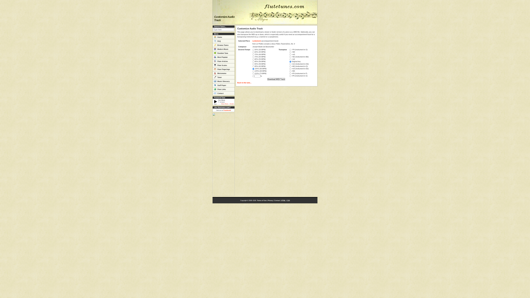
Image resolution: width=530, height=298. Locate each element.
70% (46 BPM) (260, 54)
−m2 (293, 59)
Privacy (270, 200)
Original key (296, 61)
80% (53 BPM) (260, 59)
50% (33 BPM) (260, 49)
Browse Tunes (223, 45)
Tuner (219, 77)
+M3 (293, 71)
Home (219, 37)
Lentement (256, 41)
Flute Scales (222, 65)
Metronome (221, 73)
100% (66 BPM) (260, 69)
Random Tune (222, 53)
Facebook (227, 110)
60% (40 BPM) (260, 52)
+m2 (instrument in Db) (300, 64)
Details (232, 104)
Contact (220, 93)
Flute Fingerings (223, 69)
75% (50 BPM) (260, 57)
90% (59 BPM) (260, 64)
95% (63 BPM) (260, 66)
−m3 (293, 54)
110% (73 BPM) (260, 73)
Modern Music (222, 49)
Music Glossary (223, 81)
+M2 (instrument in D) (299, 66)
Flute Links (221, 89)
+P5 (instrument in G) (299, 76)
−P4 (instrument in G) (299, 49)
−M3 (293, 52)
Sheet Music (224, 104)
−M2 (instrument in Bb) (300, 57)
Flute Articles (222, 61)
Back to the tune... (244, 83)
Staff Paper (221, 85)
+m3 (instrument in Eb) (300, 69)
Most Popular (222, 57)
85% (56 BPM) (260, 61)
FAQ (219, 41)
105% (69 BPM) (260, 71)
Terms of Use (262, 200)
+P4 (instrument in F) (299, 73)
